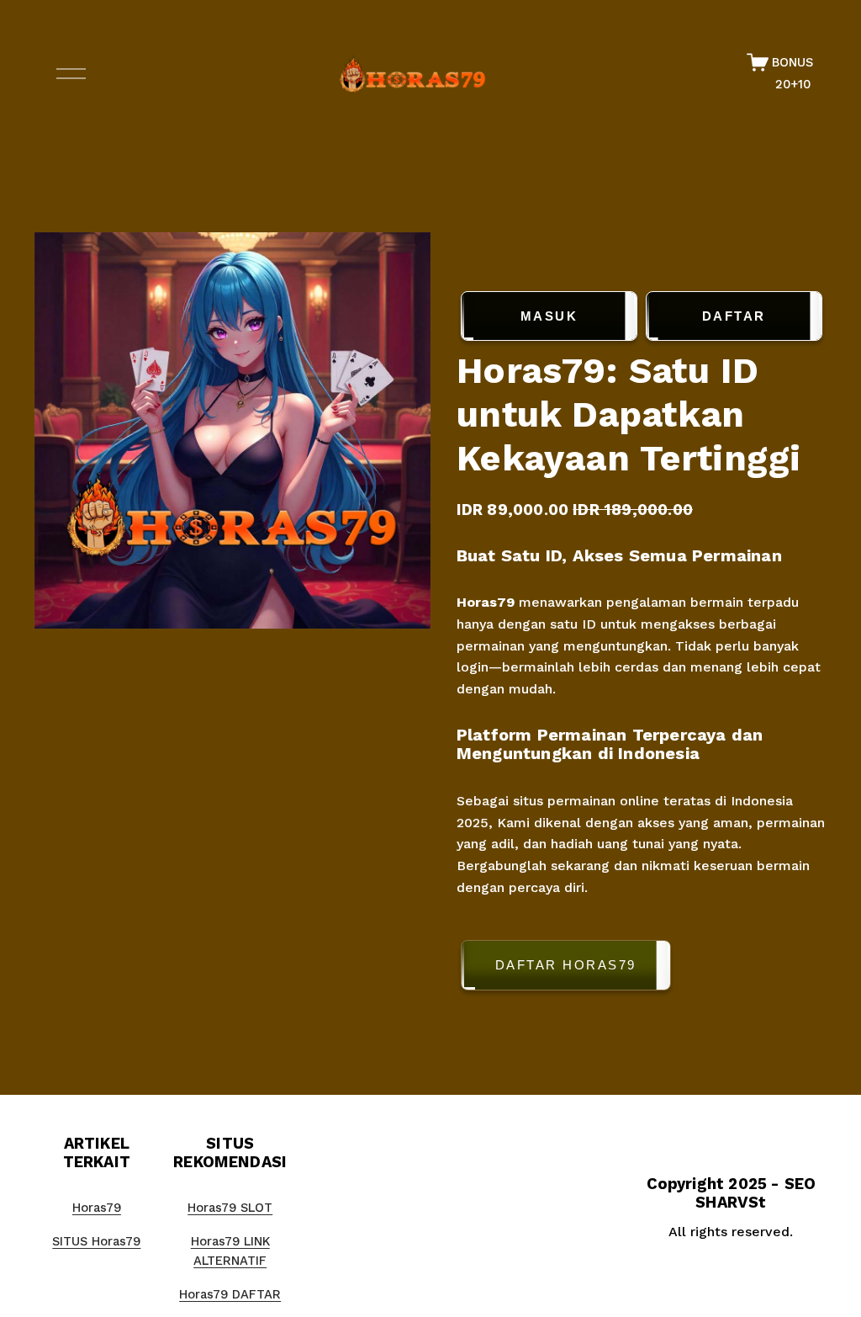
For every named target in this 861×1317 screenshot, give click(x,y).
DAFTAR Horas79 (566, 965)
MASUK (549, 316)
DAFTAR (734, 316)
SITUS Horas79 (96, 1241)
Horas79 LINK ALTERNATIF (230, 1251)
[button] (642, 968)
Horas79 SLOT (230, 1207)
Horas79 (486, 602)
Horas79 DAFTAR (230, 1294)
